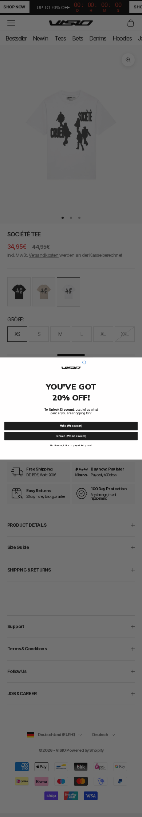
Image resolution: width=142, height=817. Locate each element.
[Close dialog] (84, 362)
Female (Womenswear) (71, 436)
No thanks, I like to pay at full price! (71, 445)
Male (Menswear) (71, 426)
